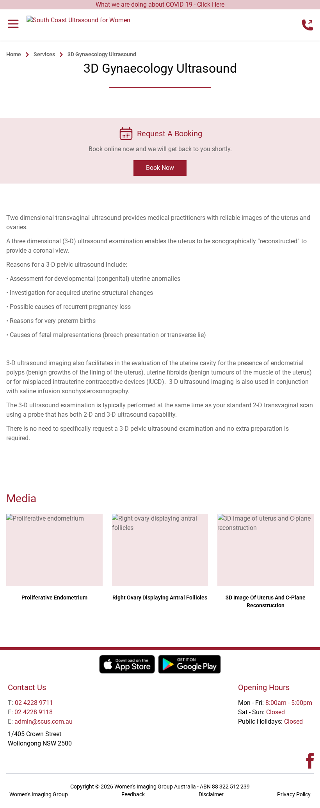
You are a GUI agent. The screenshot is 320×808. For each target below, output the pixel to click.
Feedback (133, 794)
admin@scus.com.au (40, 721)
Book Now (160, 167)
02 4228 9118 (30, 712)
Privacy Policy (294, 794)
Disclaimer (211, 794)
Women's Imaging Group (38, 794)
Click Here (210, 4)
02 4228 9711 (30, 702)
